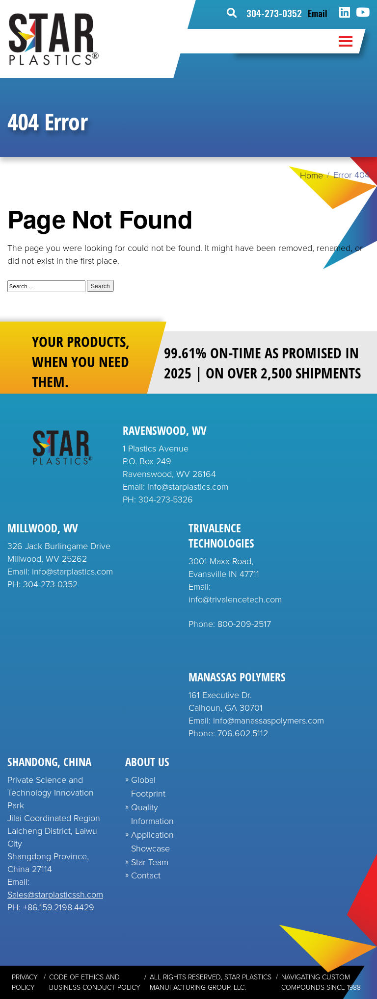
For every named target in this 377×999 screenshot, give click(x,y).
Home (311, 175)
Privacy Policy (25, 982)
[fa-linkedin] (344, 12)
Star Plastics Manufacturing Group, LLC (210, 982)
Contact (146, 875)
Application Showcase (152, 841)
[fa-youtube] (363, 12)
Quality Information (152, 814)
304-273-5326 (165, 499)
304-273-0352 (274, 13)
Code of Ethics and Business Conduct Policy (94, 982)
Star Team (149, 862)
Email (317, 13)
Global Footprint (148, 787)
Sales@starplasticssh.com (55, 894)
